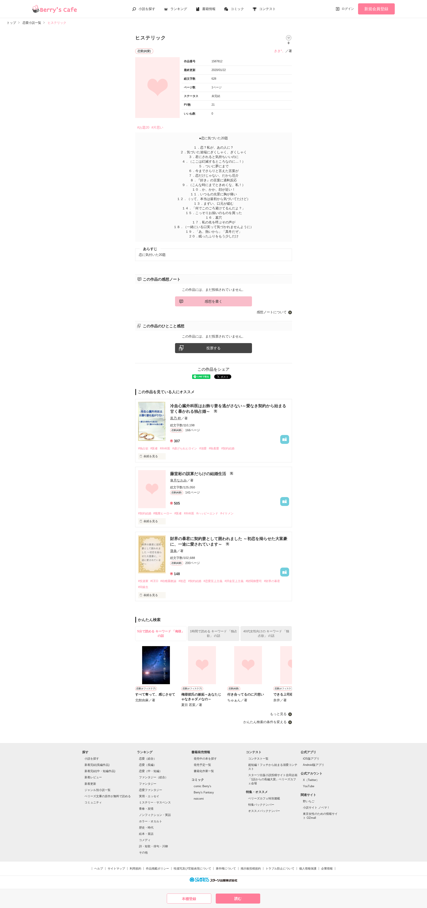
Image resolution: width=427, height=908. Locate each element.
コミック (237, 9)
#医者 (154, 448)
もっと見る (278, 714)
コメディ (145, 840)
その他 (143, 852)
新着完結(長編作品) (97, 764)
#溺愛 (203, 448)
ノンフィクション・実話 (155, 815)
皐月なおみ (178, 480)
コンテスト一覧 (258, 758)
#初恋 (182, 581)
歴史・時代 (146, 827)
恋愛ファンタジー (150, 790)
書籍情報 (209, 9)
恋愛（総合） (147, 758)
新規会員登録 (376, 9)
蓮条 (173, 551)
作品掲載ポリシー (157, 868)
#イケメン (227, 513)
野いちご (308, 801)
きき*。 (279, 51)
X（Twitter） (311, 780)
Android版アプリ (313, 764)
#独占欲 (143, 448)
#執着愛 (214, 448)
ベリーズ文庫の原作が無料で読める (108, 796)
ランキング (178, 9)
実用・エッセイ (149, 796)
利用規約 (135, 868)
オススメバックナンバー (264, 811)
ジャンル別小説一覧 (98, 790)
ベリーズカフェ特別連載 (264, 798)
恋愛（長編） (147, 764)
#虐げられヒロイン (184, 448)
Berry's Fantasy (204, 792)
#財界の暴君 (272, 581)
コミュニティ (93, 802)
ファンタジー (147, 783)
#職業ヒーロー (162, 513)
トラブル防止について (280, 868)
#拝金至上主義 (234, 581)
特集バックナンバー (261, 804)
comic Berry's (202, 786)
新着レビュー (93, 777)
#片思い (157, 127)
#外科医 (165, 448)
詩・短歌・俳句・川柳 (153, 846)
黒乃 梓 (175, 418)
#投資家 (143, 581)
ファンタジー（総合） (153, 777)
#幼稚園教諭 (168, 581)
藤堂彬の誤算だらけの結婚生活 (198, 473)
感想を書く (213, 301)
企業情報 (327, 868)
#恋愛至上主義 (212, 581)
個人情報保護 (307, 868)
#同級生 (143, 587)
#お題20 (143, 127)
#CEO (154, 581)
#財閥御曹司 (254, 581)
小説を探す (147, 9)
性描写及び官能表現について (192, 868)
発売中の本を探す (205, 758)
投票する (213, 348)
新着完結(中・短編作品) (100, 771)
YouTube (308, 786)
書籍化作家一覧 (204, 771)
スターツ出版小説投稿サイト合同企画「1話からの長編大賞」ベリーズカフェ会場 (272, 779)
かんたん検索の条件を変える (265, 722)
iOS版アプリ (311, 758)
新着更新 (90, 783)
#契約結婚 (227, 448)
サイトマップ (116, 868)
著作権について (226, 868)
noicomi (199, 798)
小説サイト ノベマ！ (316, 807)
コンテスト (267, 9)
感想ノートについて (272, 312)
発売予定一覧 (202, 764)
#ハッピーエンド (207, 513)
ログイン (348, 8)
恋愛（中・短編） (150, 771)
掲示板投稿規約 (251, 868)
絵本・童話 (146, 833)
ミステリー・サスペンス (155, 802)
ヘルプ (98, 868)
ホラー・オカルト (150, 821)
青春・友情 (146, 808)
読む (238, 898)
